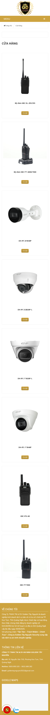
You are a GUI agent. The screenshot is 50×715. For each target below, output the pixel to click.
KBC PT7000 (25, 585)
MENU (7, 18)
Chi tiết (25, 113)
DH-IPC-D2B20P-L (25, 309)
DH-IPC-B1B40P (25, 241)
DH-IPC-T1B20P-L (25, 378)
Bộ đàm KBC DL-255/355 (25, 103)
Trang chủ (8, 26)
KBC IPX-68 (25, 516)
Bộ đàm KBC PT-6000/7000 (25, 172)
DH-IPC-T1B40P (25, 447)
